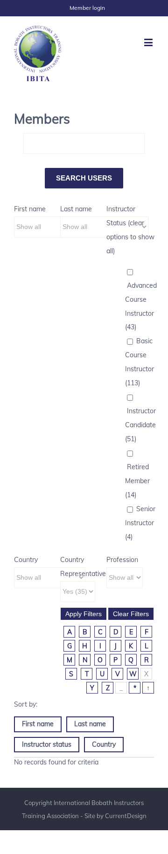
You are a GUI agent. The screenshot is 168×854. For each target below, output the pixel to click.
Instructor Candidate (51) (140, 425)
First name (30, 209)
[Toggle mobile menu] (149, 42)
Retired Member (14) (137, 481)
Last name (76, 209)
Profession (122, 559)
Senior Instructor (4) (140, 523)
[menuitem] (87, 8)
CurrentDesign (126, 815)
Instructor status (46, 744)
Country (26, 559)
